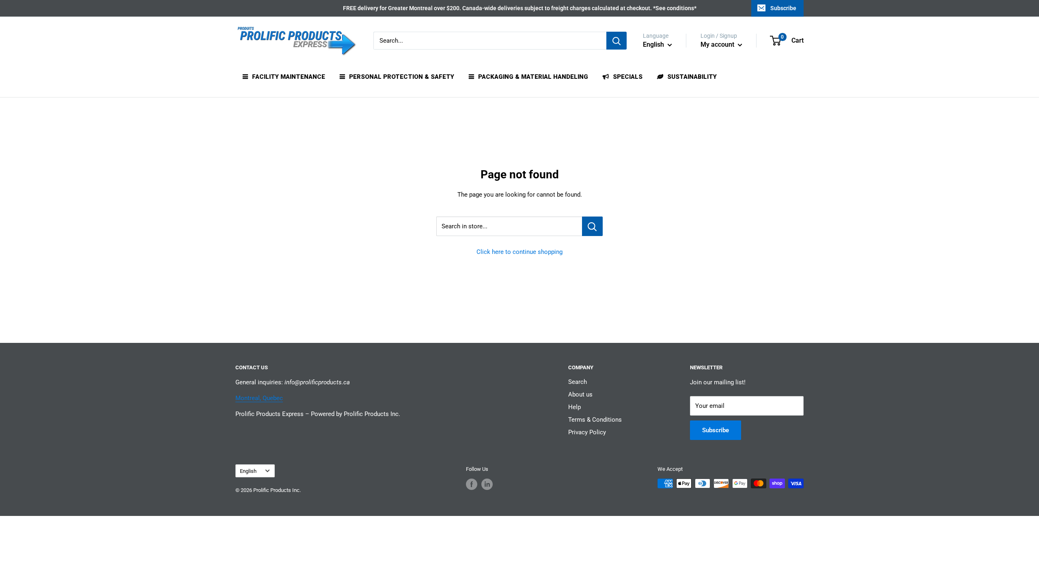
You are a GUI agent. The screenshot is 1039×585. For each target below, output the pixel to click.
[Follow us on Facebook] (471, 484)
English (248, 471)
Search (577, 382)
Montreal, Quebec (259, 398)
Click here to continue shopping (519, 252)
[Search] (616, 41)
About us (580, 394)
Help (574, 407)
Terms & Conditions (595, 419)
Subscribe (783, 8)
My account (718, 44)
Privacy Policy (587, 432)
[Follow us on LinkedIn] (487, 484)
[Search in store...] (592, 226)
